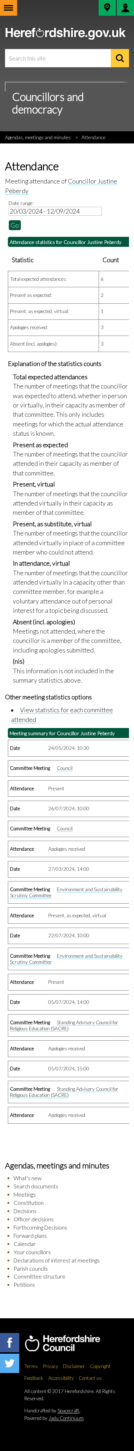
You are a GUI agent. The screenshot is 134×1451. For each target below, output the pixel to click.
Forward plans (30, 1235)
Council (65, 768)
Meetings (25, 1194)
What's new (27, 1178)
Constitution (29, 1203)
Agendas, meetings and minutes (38, 137)
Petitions (24, 1284)
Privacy (50, 1366)
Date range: (21, 203)
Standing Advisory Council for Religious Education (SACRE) (64, 1025)
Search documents (36, 1186)
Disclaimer (74, 1366)
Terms (31, 1366)
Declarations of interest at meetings (57, 1260)
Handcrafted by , (52, 1410)
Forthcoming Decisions (40, 1227)
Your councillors (32, 1252)
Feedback (33, 1378)
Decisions (25, 1211)
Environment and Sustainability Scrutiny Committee (66, 892)
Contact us (90, 1378)
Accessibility (61, 1378)
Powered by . (54, 1418)
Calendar (25, 1244)
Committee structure (39, 1276)
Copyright (100, 1366)
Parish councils (31, 1268)
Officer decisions (34, 1219)
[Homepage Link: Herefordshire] (69, 1343)
